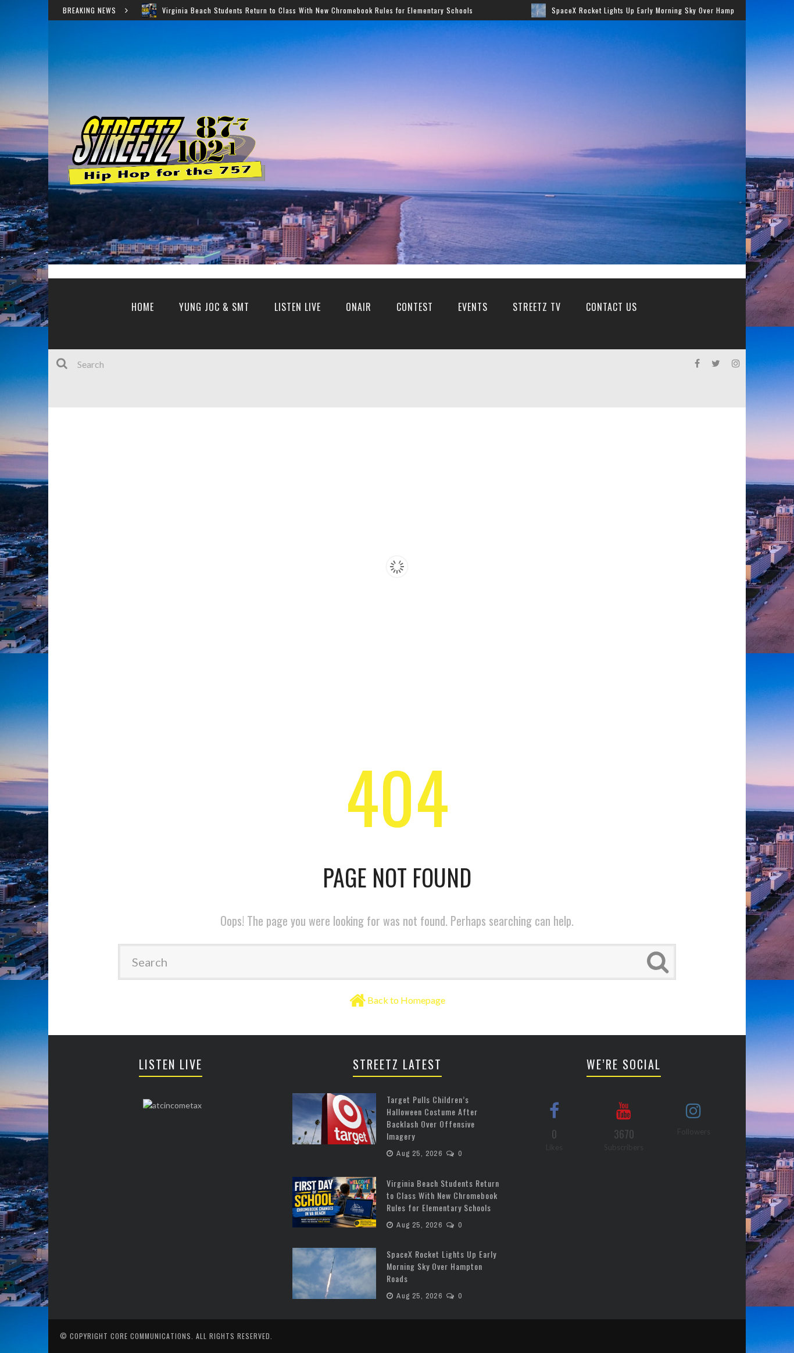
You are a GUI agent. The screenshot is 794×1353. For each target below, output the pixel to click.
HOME (142, 307)
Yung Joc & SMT (214, 307)
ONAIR (358, 307)
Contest (414, 307)
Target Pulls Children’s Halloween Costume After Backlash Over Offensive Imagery (432, 1117)
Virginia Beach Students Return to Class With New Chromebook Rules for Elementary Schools (240, 10)
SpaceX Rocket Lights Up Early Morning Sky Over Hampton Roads (583, 10)
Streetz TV (537, 307)
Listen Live (297, 307)
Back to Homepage (406, 999)
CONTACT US (611, 307)
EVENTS (473, 307)
